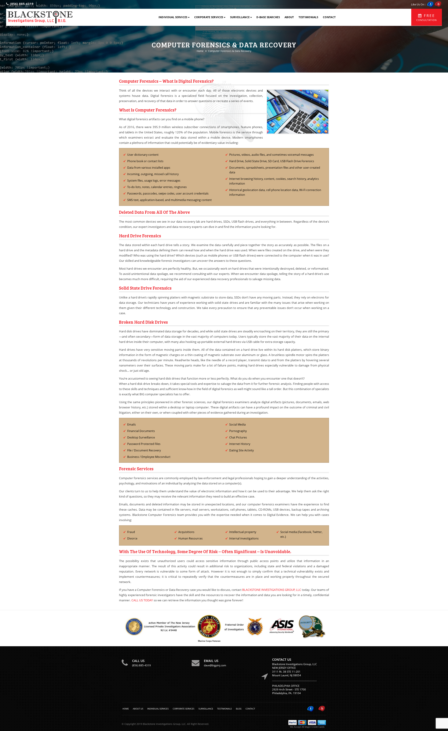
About (289, 17)
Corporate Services (208, 17)
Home (200, 51)
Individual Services (173, 17)
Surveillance (240, 17)
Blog (238, 708)
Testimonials (308, 17)
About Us (138, 708)
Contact (329, 17)
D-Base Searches (268, 17)
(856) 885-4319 (21, 4)
